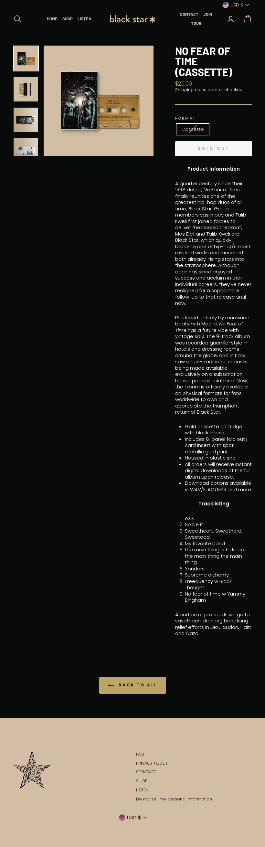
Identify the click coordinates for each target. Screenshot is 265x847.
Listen (84, 18)
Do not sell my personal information (174, 799)
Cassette (192, 129)
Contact (189, 14)
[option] (99, 101)
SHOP (141, 781)
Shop (67, 18)
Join (207, 14)
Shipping (184, 89)
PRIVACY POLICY (152, 763)
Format (185, 118)
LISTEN (142, 790)
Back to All (137, 685)
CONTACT (146, 772)
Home (52, 18)
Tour (196, 23)
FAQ (140, 754)
